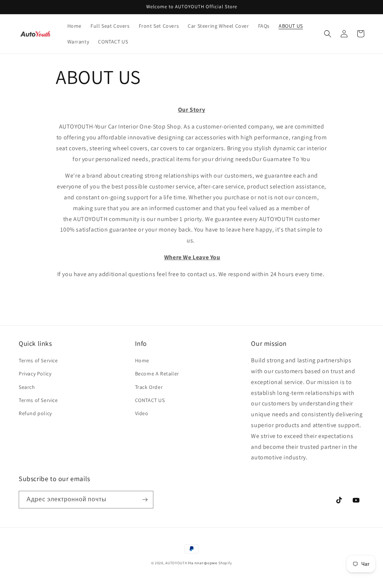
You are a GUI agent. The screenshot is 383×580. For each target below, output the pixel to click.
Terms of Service (38, 360)
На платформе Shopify (210, 563)
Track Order (149, 387)
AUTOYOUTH (176, 563)
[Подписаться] (145, 499)
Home (142, 360)
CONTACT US (150, 400)
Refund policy (35, 413)
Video (141, 413)
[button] (327, 33)
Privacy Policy (35, 373)
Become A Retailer (157, 373)
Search (27, 387)
